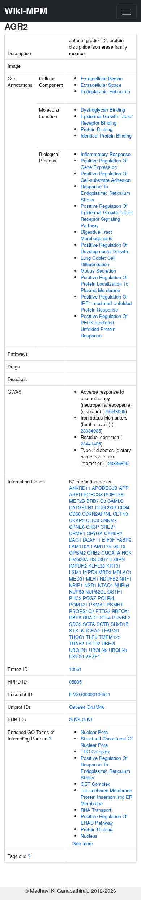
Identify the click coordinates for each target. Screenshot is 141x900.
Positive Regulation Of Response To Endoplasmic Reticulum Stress (105, 768)
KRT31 (113, 565)
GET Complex (95, 783)
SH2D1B (120, 624)
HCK (127, 552)
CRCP (92, 526)
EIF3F (108, 539)
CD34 (123, 507)
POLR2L (106, 598)
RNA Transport (96, 809)
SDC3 (75, 624)
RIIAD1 (90, 617)
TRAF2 (76, 643)
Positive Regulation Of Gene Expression (104, 163)
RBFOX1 (121, 611)
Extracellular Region (102, 78)
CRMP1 (77, 533)
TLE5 (91, 636)
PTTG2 (102, 611)
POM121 (78, 604)
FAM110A (79, 546)
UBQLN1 (78, 649)
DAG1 (75, 539)
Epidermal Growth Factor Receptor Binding (107, 119)
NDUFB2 (109, 578)
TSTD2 (92, 643)
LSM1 (75, 572)
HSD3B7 (99, 559)
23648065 (115, 411)
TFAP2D (110, 630)
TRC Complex (95, 751)
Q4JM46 (95, 706)
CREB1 (108, 526)
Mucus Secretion (98, 270)
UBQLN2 (98, 649)
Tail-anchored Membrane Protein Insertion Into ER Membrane (106, 797)
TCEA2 (92, 630)
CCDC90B (105, 507)
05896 (75, 681)
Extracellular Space (101, 84)
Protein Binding (96, 129)
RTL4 (105, 617)
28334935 (91, 430)
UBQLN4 (118, 649)
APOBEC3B (105, 487)
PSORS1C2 (81, 611)
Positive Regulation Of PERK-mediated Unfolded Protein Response (104, 326)
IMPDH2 (78, 565)
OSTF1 (115, 591)
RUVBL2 (121, 617)
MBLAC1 (122, 572)
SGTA (89, 624)
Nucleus (89, 835)
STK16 (76, 630)
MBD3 (104, 572)
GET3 (119, 546)
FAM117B (101, 546)
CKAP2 (77, 520)
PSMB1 (115, 604)
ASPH (75, 494)
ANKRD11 (79, 487)
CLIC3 (92, 520)
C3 (103, 500)
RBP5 (75, 617)
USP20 (76, 656)
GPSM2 (77, 552)
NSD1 (90, 585)
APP (124, 487)
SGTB (103, 624)
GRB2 (93, 552)
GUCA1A (110, 552)
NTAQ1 (105, 585)
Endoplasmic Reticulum (105, 91)
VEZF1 (92, 656)
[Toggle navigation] (126, 12)
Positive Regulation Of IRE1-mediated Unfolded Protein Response (106, 303)
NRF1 (126, 578)
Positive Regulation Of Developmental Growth (104, 248)
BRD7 (92, 500)
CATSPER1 (81, 507)
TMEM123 (109, 636)
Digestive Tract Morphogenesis (96, 235)
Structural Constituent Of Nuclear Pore (107, 741)
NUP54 (122, 585)
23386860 (118, 463)
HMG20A (78, 559)
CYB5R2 (113, 533)
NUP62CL (95, 591)
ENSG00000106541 (89, 694)
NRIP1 (76, 585)
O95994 (77, 706)
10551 (75, 669)
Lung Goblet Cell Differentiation (98, 261)
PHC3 (75, 598)
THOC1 (77, 636)
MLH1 (92, 578)
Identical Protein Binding (106, 135)
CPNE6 (77, 526)
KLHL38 (96, 565)
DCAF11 (92, 539)
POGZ (89, 598)
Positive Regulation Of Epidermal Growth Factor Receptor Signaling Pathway (107, 215)
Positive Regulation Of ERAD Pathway (104, 819)
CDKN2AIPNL (96, 513)
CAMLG (115, 500)
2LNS (75, 719)
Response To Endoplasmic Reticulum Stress (105, 193)
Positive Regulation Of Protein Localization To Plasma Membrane (104, 284)
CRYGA (95, 533)
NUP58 (76, 591)
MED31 (77, 578)
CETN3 (120, 513)
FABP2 (123, 539)
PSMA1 (97, 604)
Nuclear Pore (94, 732)
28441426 (91, 443)
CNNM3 (109, 520)
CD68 (75, 513)
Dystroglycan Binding (103, 109)
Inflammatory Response (106, 154)
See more (83, 843)
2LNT (87, 719)
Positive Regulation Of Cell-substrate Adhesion (106, 176)
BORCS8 (93, 494)
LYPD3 (90, 572)
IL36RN (117, 559)
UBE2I (108, 643)
